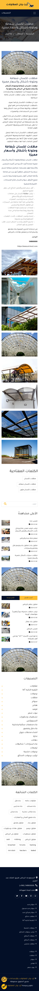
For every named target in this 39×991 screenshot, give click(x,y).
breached (11, 845)
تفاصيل (8, 34)
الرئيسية (30, 34)
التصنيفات (6, 13)
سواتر (34, 702)
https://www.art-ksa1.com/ (27, 246)
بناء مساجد (31, 806)
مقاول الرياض (30, 840)
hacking (33, 845)
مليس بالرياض (32, 629)
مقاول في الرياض (11, 834)
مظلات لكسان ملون (28, 490)
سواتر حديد (31, 905)
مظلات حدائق (30, 916)
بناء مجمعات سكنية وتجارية (24, 725)
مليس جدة (33, 521)
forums (22, 845)
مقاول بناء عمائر (31, 622)
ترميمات (33, 748)
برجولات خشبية (30, 752)
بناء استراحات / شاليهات (26, 744)
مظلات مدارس (29, 944)
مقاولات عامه (30, 801)
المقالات (19, 34)
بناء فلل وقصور (30, 729)
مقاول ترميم (31, 829)
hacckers (23, 851)
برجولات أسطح (29, 936)
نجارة (35, 736)
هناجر (35, 705)
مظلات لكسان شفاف (27, 484)
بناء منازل (14, 812)
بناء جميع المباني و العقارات (25, 817)
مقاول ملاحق (18, 823)
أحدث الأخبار (28, 598)
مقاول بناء (32, 823)
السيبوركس (32, 721)
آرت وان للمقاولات (14, 986)
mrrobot (11, 851)
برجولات (33, 694)
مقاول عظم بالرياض (30, 604)
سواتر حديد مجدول (28, 909)
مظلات (34, 698)
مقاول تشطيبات (29, 834)
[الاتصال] (4, 986)
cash (8, 840)
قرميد (34, 709)
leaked (33, 851)
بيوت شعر (32, 713)
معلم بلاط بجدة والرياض (28, 538)
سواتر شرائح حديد (28, 912)
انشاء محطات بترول (28, 732)
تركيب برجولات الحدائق (27, 756)
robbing (17, 840)
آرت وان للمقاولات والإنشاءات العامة (18, 979)
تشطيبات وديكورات (28, 717)
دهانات (34, 740)
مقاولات (33, 686)
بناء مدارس (18, 806)
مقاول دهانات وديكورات (13, 829)
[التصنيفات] (34, 13)
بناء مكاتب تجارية (29, 812)
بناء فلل (18, 801)
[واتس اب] (4, 979)
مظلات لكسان (30, 479)
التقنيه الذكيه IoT (30, 690)
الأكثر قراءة (10, 598)
